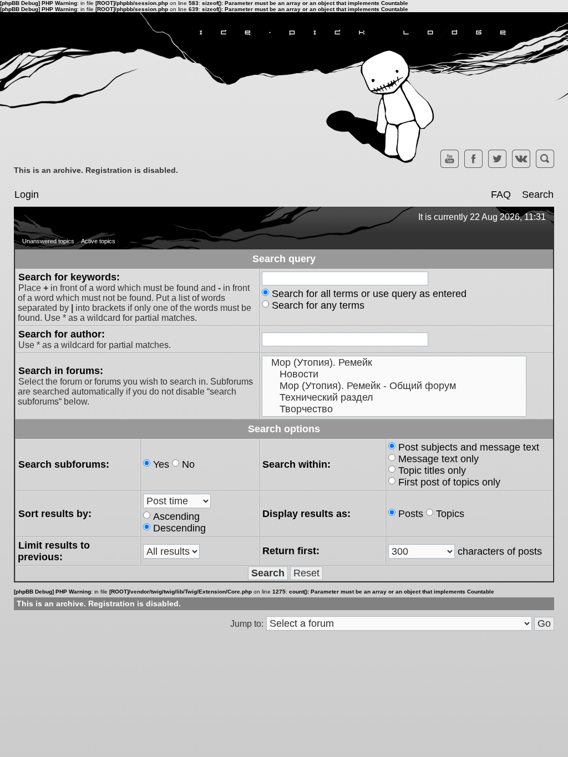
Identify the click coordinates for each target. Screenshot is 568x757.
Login (26, 194)
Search (538, 194)
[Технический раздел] (394, 397)
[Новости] (394, 374)
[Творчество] (394, 409)
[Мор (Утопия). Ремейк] (394, 363)
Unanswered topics (48, 241)
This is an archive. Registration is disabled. (96, 170)
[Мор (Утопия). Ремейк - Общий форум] (394, 386)
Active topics (98, 241)
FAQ (501, 194)
